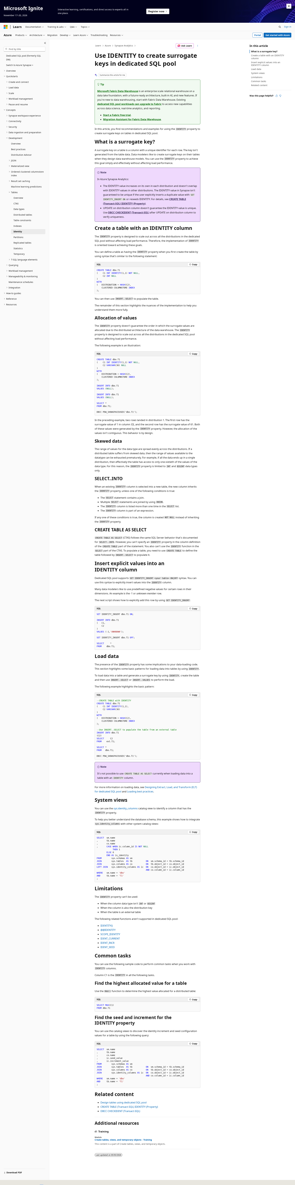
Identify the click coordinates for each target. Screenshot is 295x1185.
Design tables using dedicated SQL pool (123, 1102)
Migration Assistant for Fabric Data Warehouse (132, 119)
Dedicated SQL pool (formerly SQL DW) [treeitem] (23, 57)
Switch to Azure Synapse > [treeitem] (19, 65)
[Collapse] (45, 43)
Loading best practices (140, 791)
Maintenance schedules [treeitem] (21, 282)
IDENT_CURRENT (110, 938)
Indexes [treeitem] (18, 225)
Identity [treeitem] (18, 231)
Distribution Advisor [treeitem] (21, 154)
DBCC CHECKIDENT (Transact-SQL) (128, 212)
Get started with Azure (278, 35)
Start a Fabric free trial (117, 115)
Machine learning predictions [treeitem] (26, 186)
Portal (257, 35)
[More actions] (197, 45)
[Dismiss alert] (288, 6)
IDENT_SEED (107, 947)
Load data (256, 69)
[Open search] (280, 27)
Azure (108, 45)
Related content (259, 85)
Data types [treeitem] (19, 209)
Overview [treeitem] (16, 143)
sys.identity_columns (126, 808)
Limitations (256, 77)
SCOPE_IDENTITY (110, 934)
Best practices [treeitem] (18, 149)
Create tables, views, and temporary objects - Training (123, 1139)
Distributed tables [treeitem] (23, 214)
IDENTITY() (106, 925)
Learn (98, 45)
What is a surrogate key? (264, 51)
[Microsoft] (6, 27)
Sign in (287, 26)
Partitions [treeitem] (18, 237)
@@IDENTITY (108, 930)
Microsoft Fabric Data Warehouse (117, 91)
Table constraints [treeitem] (22, 220)
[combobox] (24, 49)
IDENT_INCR (107, 943)
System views (258, 73)
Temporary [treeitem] (19, 253)
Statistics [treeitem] (18, 248)
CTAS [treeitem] (16, 203)
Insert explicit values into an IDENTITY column (265, 64)
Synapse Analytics (124, 45)
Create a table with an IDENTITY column (267, 57)
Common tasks (258, 81)
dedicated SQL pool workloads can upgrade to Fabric (129, 104)
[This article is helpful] (276, 96)
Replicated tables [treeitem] (22, 242)
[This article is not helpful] (280, 96)
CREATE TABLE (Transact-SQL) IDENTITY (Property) (129, 1106)
